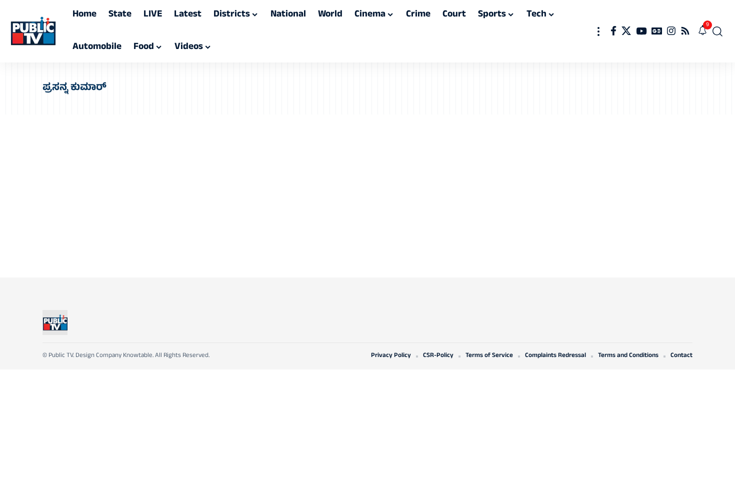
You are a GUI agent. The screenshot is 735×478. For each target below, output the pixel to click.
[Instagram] (671, 31)
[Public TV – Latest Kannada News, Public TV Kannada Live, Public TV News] (55, 322)
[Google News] (656, 31)
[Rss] (685, 31)
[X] (626, 31)
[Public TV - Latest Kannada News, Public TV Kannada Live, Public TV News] (33, 31)
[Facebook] (613, 31)
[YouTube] (641, 31)
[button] (599, 31)
